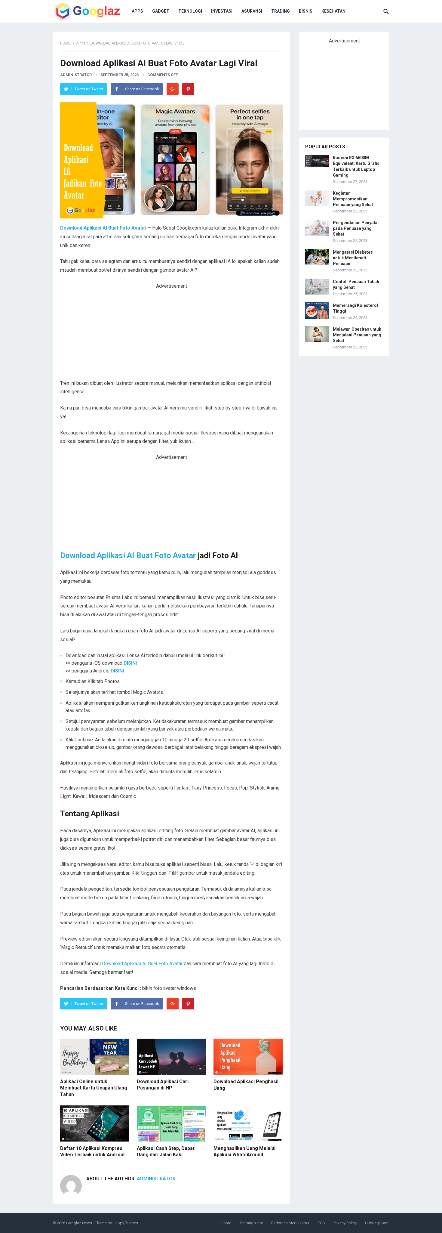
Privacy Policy (345, 1223)
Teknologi (190, 11)
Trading (280, 11)
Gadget (160, 11)
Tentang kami (251, 1223)
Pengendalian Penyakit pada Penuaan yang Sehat (356, 228)
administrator (76, 75)
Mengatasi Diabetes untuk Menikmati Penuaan (353, 258)
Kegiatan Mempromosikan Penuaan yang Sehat (353, 199)
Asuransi (251, 11)
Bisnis (305, 11)
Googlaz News (79, 1223)
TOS (321, 1223)
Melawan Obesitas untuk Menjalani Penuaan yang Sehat (357, 335)
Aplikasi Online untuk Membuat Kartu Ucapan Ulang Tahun (93, 1088)
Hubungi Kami (377, 1223)
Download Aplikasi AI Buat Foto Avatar (128, 555)
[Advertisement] (171, 334)
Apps (137, 11)
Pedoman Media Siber (290, 1223)
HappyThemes (125, 1223)
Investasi (221, 11)
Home (65, 43)
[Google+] (173, 89)
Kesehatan (333, 11)
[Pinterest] (188, 89)
